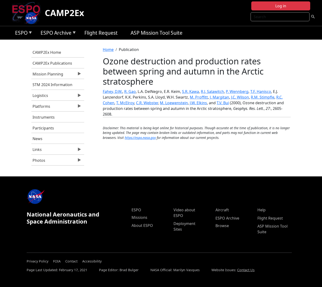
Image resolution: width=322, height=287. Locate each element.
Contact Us (246, 270)
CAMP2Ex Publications (52, 63)
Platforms (40, 107)
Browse (222, 225)
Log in (280, 5)
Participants (43, 128)
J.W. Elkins (198, 102)
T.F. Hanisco (260, 91)
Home (108, 49)
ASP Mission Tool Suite (156, 32)
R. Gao (130, 91)
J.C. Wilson (240, 97)
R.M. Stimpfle (262, 97)
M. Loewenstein (174, 102)
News (37, 138)
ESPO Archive (54, 33)
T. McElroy (125, 102)
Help (261, 209)
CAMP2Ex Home (47, 52)
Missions (139, 217)
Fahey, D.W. (112, 91)
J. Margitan (219, 97)
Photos (38, 161)
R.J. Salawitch (212, 91)
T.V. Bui (223, 102)
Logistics (39, 96)
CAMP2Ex (64, 13)
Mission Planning (47, 75)
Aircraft (222, 209)
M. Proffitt (199, 97)
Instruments (44, 117)
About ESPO (142, 225)
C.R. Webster (147, 102)
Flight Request (101, 32)
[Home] (28, 13)
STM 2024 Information (52, 84)
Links (36, 150)
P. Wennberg (237, 91)
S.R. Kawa (190, 91)
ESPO (20, 33)
